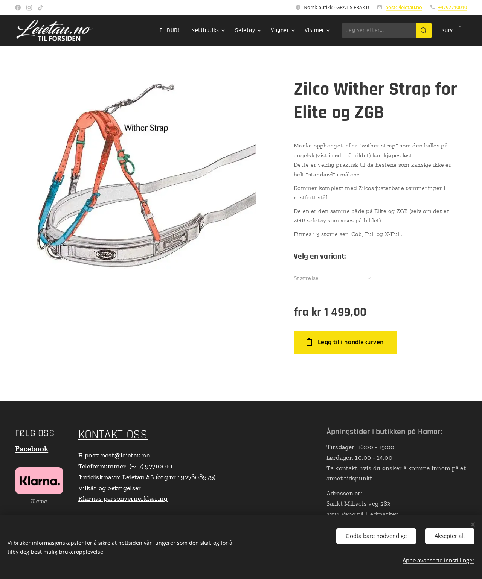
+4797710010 (452, 7)
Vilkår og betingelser (110, 488)
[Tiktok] (40, 7)
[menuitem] (171, 30)
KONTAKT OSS (113, 434)
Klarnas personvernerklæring (123, 498)
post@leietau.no (403, 7)
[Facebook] (18, 7)
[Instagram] (29, 7)
